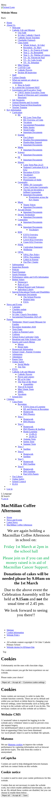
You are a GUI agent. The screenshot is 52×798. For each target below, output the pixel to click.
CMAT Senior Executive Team (31, 92)
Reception (22, 404)
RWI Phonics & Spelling (34, 429)
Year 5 (20, 459)
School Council (19, 481)
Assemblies (28, 384)
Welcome (16, 27)
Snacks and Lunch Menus (23, 342)
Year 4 (20, 451)
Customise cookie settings (34, 682)
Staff (14, 75)
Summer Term (29, 444)
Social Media (23, 364)
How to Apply (24, 85)
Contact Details (19, 77)
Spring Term (28, 441)
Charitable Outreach (26, 40)
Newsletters (17, 312)
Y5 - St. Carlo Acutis (32, 60)
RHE (20, 232)
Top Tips (22, 367)
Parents (10, 319)
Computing (23, 219)
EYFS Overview (30, 234)
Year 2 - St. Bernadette (33, 52)
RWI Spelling (29, 464)
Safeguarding (18, 264)
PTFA (15, 369)
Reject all (6, 682)
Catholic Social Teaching (29, 37)
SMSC (21, 392)
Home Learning (30, 431)
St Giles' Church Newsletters (24, 314)
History (21, 162)
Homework (28, 411)
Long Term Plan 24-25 (33, 165)
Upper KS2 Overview (33, 242)
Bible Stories (29, 127)
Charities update (19, 309)
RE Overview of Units (33, 120)
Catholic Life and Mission (23, 30)
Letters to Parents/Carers (23, 332)
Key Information (14, 110)
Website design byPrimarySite (21, 647)
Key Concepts (29, 177)
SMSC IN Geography (33, 185)
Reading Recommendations (35, 140)
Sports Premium (19, 274)
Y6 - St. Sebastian (31, 62)
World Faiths (29, 130)
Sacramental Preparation (34, 125)
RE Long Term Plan (32, 117)
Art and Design (24, 210)
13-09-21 (33, 434)
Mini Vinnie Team (26, 389)
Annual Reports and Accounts (25, 102)
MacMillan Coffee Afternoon (19, 525)
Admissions (17, 82)
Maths (20, 147)
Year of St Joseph (25, 387)
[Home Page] (8, 7)
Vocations (27, 122)
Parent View (17, 359)
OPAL (21, 252)
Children (10, 399)
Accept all (16, 682)
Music (20, 202)
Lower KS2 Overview (33, 239)
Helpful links (29, 299)
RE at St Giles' (24, 379)
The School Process (32, 297)
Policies (15, 269)
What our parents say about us (25, 80)
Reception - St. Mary (32, 47)
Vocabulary (28, 175)
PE (19, 157)
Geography (23, 182)
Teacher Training (19, 107)
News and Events (14, 304)
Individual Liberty (26, 289)
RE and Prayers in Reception (36, 409)
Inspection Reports (20, 267)
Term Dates (17, 329)
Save (25, 795)
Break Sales (23, 347)
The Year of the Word (27, 382)
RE (19, 115)
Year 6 (20, 466)
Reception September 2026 (24, 327)
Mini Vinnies (23, 65)
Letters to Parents (30, 259)
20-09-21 (33, 436)
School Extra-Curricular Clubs (25, 337)
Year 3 (20, 446)
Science (21, 152)
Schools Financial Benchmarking (26, 105)
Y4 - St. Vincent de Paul (34, 57)
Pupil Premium (18, 272)
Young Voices (29, 205)
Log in (9, 489)
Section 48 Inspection (27, 72)
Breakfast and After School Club (26, 339)
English (21, 135)
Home (9, 22)
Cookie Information (15, 632)
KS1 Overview (30, 237)
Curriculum (17, 112)
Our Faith (22, 32)
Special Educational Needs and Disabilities (31, 292)
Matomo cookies (15, 744)
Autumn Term (29, 439)
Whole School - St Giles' (34, 45)
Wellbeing (27, 249)
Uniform (16, 334)
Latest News (12, 522)
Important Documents (32, 132)
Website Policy (13, 635)
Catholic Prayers (25, 70)
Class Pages (17, 402)
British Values (18, 279)
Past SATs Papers (31, 474)
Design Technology (26, 214)
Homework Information (22, 349)
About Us (11, 25)
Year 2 (20, 424)
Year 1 (20, 416)
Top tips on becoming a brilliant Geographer (33, 191)
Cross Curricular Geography (35, 187)
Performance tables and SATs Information (30, 277)
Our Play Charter (30, 262)
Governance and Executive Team (26, 90)
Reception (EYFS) (31, 172)
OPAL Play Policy (31, 254)
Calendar (16, 307)
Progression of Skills (32, 180)
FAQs (26, 302)
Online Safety (18, 362)
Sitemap (10, 630)
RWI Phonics (29, 414)
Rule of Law (23, 284)
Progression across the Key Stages (38, 198)
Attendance (17, 357)
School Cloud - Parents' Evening (26, 352)
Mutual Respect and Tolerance (31, 287)
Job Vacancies (18, 100)
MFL (20, 224)
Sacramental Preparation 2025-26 (26, 317)
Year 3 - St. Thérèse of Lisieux (36, 55)
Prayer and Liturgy (26, 377)
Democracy (23, 282)
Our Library (28, 137)
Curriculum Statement (32, 247)
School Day (17, 397)
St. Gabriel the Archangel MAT (26, 87)
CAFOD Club (24, 67)
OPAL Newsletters (31, 257)
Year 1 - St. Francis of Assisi (35, 50)
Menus (21, 344)
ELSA (15, 484)
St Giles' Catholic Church (29, 35)
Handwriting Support (32, 142)
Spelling (27, 449)
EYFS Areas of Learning (34, 407)
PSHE (20, 244)
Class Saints (23, 42)
